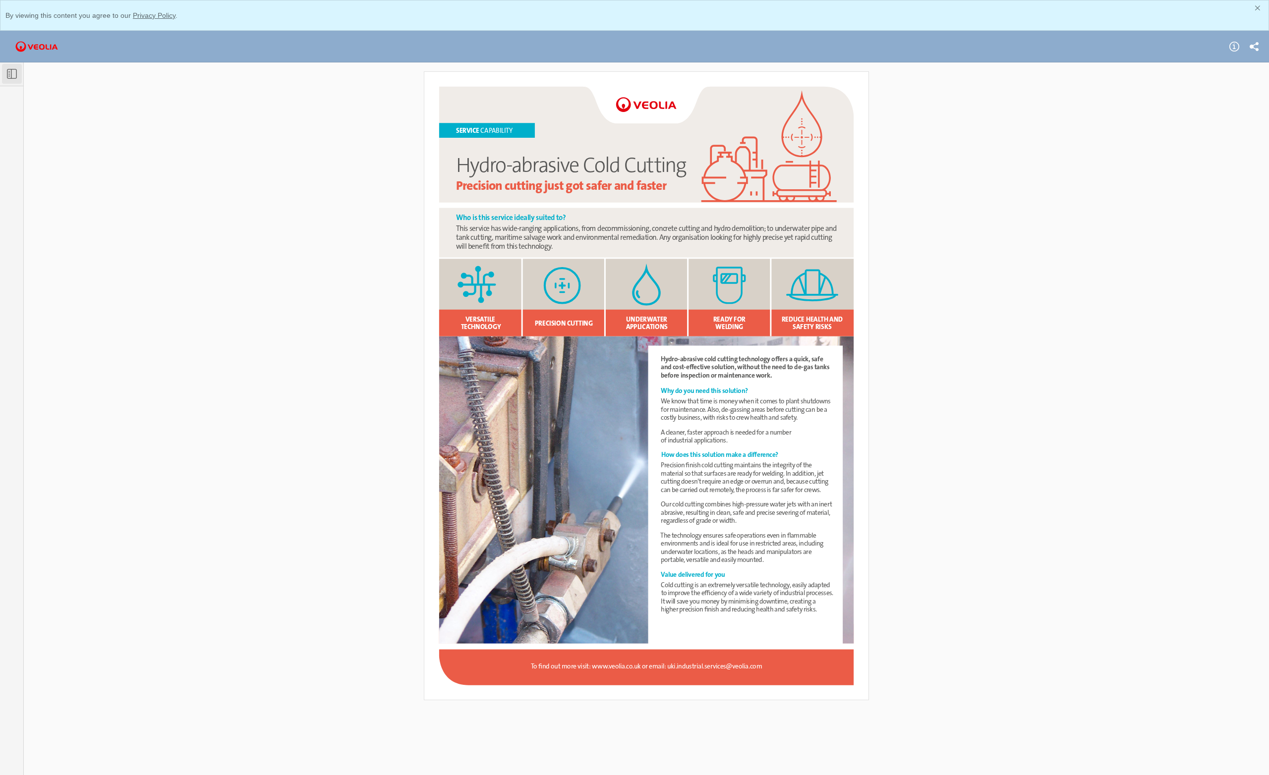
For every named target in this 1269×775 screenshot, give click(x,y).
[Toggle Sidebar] (12, 74)
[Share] (1254, 46)
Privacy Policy (154, 15)
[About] (1234, 46)
